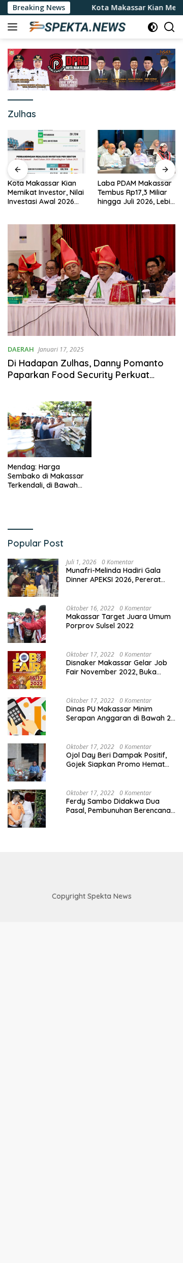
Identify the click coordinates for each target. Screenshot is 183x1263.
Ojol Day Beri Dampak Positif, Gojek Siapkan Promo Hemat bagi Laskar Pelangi (116, 759)
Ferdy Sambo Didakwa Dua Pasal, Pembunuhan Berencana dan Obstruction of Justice (118, 806)
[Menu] (14, 27)
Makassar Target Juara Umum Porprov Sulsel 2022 (118, 621)
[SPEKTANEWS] (76, 26)
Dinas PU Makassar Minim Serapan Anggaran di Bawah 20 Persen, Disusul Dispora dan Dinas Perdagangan (120, 713)
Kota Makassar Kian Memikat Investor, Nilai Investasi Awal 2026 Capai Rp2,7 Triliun (46, 193)
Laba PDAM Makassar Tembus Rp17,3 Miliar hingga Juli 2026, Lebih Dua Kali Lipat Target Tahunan (136, 193)
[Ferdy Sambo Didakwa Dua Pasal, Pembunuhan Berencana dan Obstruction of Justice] (27, 809)
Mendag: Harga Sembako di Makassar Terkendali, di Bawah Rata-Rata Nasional (46, 476)
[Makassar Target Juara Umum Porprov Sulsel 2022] (27, 624)
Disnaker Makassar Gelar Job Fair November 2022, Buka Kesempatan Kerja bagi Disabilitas (116, 667)
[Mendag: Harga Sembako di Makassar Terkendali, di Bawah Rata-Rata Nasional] (50, 429)
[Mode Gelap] (153, 27)
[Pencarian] (169, 27)
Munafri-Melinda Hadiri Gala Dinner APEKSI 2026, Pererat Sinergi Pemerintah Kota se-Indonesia (113, 575)
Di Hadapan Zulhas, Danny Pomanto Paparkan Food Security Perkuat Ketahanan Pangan (86, 375)
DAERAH (21, 349)
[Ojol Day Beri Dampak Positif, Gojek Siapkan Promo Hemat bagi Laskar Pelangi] (27, 762)
